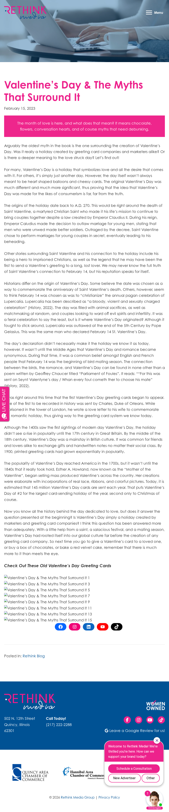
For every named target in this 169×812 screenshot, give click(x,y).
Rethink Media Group (78, 797)
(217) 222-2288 (59, 724)
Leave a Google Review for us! (137, 730)
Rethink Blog (34, 656)
